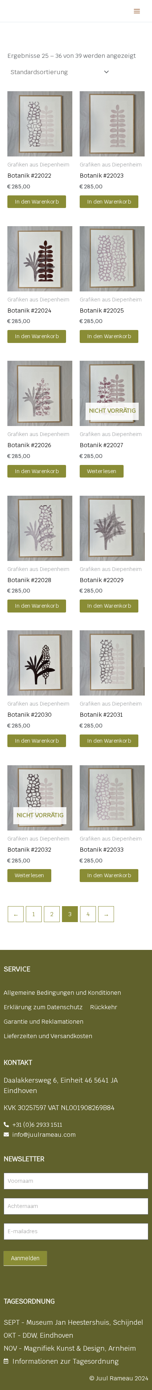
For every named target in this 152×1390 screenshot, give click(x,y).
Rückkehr (103, 1007)
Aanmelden (25, 1258)
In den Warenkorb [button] (37, 201)
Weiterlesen (101, 471)
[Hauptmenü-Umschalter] (137, 11)
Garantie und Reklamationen (43, 1022)
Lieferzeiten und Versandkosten (48, 1036)
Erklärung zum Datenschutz (43, 1007)
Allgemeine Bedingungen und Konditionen (62, 993)
